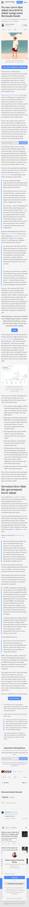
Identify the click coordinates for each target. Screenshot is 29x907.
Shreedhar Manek (9, 24)
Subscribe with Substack (15, 883)
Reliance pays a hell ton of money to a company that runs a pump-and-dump (10, 834)
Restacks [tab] (12, 797)
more (22, 529)
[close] (24, 853)
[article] (14, 838)
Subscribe (19, 2)
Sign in (25, 2)
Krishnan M (8, 812)
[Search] (26, 827)
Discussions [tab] (14, 827)
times (19, 497)
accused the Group (18, 236)
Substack (6, 903)
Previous (6, 782)
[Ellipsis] (27, 812)
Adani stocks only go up (9, 848)
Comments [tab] (5, 797)
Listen (25, 25)
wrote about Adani (11, 234)
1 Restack (20, 771)
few (14, 529)
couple (14, 497)
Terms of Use (13, 890)
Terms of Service (10, 889)
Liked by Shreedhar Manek (12, 814)
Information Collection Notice (14, 892)
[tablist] (8, 797)
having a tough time (7, 339)
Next (23, 782)
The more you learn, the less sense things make (9, 839)
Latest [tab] (7, 827)
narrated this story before (11, 95)
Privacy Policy (19, 889)
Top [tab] (3, 827)
